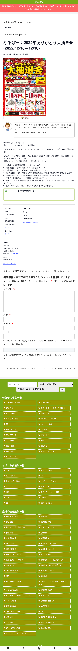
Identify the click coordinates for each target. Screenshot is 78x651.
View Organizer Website (30, 222)
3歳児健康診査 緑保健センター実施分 (22, 368)
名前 (7, 315)
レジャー (7, 227)
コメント (9, 289)
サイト (6, 332)
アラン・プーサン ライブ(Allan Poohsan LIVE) (57, 368)
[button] (72, 415)
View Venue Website (9, 264)
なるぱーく (8, 234)
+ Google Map (14, 253)
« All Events (7, 27)
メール (8, 324)
